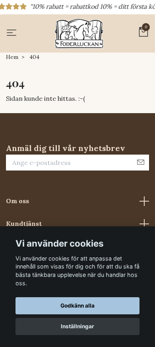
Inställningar (77, 326)
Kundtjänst (24, 223)
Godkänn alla (77, 305)
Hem (12, 57)
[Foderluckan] (79, 33)
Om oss (17, 201)
